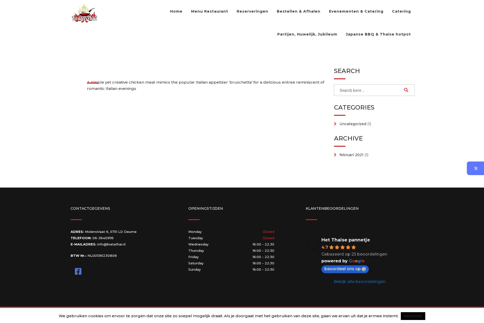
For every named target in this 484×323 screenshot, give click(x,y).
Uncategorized (353, 124)
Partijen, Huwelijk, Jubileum (307, 34)
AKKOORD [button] (413, 316)
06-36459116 (103, 238)
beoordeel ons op (342, 268)
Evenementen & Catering (356, 11)
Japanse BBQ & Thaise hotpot (378, 34)
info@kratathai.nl (111, 244)
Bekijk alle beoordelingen (359, 281)
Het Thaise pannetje (345, 240)
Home (176, 11)
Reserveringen (252, 11)
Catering (401, 11)
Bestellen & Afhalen (298, 11)
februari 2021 (352, 155)
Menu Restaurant (209, 11)
